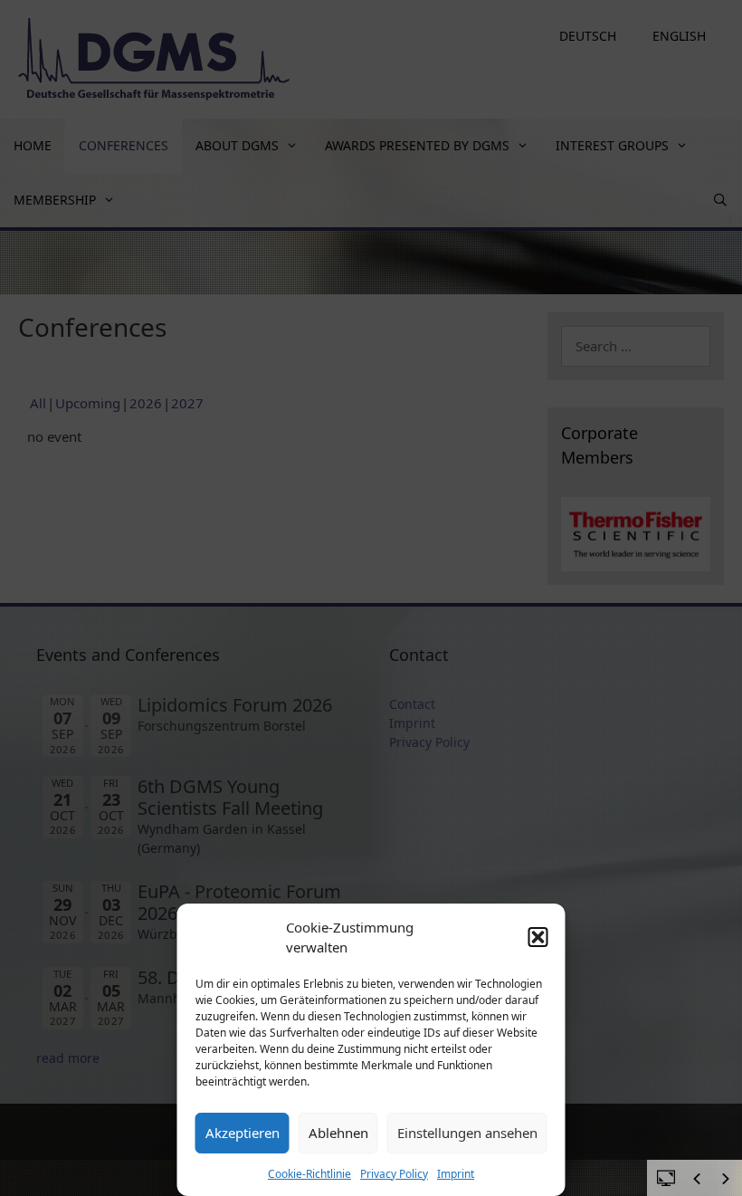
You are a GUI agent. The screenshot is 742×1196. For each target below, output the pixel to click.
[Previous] (697, 1179)
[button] (538, 937)
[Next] (726, 1179)
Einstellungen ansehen (467, 1133)
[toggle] (666, 1177)
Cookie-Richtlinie (309, 1174)
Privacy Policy (394, 1174)
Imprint (455, 1174)
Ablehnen (338, 1133)
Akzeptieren (242, 1133)
